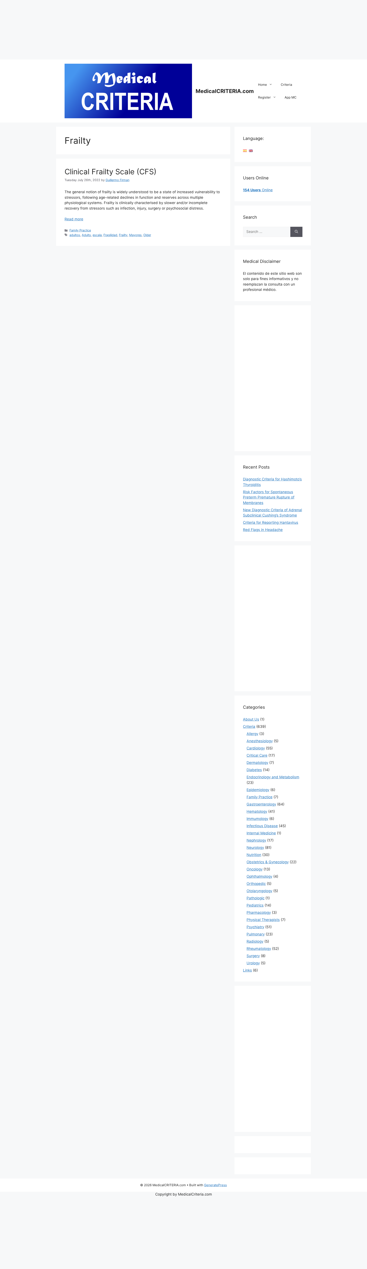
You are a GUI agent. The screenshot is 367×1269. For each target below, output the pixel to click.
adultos (74, 235)
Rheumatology (259, 948)
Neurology (255, 847)
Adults (86, 235)
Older (147, 235)
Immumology (257, 819)
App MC (290, 97)
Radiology (255, 941)
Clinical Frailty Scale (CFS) (111, 171)
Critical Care (257, 755)
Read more (74, 219)
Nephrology (256, 840)
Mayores (135, 235)
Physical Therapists (263, 920)
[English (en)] (251, 150)
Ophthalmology (259, 876)
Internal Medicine (261, 833)
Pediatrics (255, 905)
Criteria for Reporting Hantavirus (270, 522)
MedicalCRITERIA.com (225, 91)
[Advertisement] (127, 29)
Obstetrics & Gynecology (268, 862)
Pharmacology (259, 912)
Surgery (253, 956)
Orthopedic (256, 884)
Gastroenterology (261, 804)
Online (258, 190)
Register (264, 97)
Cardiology (256, 748)
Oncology (255, 869)
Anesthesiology (260, 741)
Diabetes (254, 770)
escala (97, 235)
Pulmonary (256, 934)
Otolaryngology (259, 891)
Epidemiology (258, 790)
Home (262, 85)
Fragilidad (110, 235)
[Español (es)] (245, 150)
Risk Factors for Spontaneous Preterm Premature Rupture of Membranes (268, 497)
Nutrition (254, 855)
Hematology (257, 811)
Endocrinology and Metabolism (273, 777)
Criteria (286, 85)
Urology (253, 963)
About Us (251, 719)
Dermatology (257, 763)
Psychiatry (255, 927)
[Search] (296, 232)
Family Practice (80, 230)
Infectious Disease (262, 826)
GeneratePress (215, 1185)
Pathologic (255, 898)
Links (247, 970)
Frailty (123, 235)
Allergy (252, 734)
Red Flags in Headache (263, 530)
